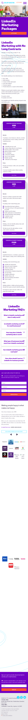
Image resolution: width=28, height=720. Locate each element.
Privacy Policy (4, 713)
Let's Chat (19, 2)
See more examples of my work (14, 431)
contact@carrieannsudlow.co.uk (15, 698)
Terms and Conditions (7, 715)
